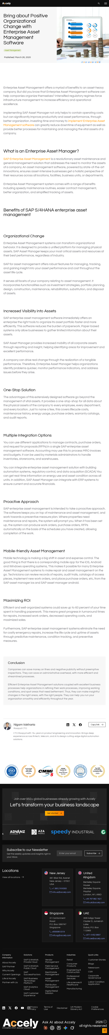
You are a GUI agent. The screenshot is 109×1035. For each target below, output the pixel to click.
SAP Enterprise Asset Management (26, 158)
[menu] (105, 3)
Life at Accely (9, 978)
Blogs (91, 964)
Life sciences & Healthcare (74, 983)
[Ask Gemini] (65, 1028)
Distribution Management (52, 986)
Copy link (95, 725)
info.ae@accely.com (95, 938)
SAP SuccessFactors (32, 973)
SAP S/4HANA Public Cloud (31, 967)
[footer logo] (20, 1028)
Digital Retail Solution (51, 992)
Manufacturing (74, 989)
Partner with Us (10, 982)
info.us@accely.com (61, 892)
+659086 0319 (58, 932)
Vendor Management (52, 961)
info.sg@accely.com (61, 935)
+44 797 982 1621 (94, 899)
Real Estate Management (52, 973)
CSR (90, 972)
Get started (52, 813)
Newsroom (93, 968)
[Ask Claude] (45, 1028)
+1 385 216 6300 (59, 888)
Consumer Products (72, 965)
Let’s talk (104, 1030)
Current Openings (11, 974)
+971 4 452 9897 (93, 935)
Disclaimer (62, 1008)
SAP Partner (8, 966)
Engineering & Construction (74, 971)
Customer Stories (97, 960)
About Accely (9, 962)
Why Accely (8, 970)
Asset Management (52, 979)
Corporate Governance (94, 976)
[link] (67, 724)
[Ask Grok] (72, 1028)
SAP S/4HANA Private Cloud (31, 961)
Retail (70, 960)
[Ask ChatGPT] (52, 1028)
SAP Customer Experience (31, 994)
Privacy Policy (34, 1008)
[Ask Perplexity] (59, 1028)
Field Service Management (52, 967)
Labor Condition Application (96, 983)
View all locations (11, 877)
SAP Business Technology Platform (31, 980)
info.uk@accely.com (95, 902)
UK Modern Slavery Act (76, 1008)
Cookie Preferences (97, 1008)
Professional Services (73, 977)
